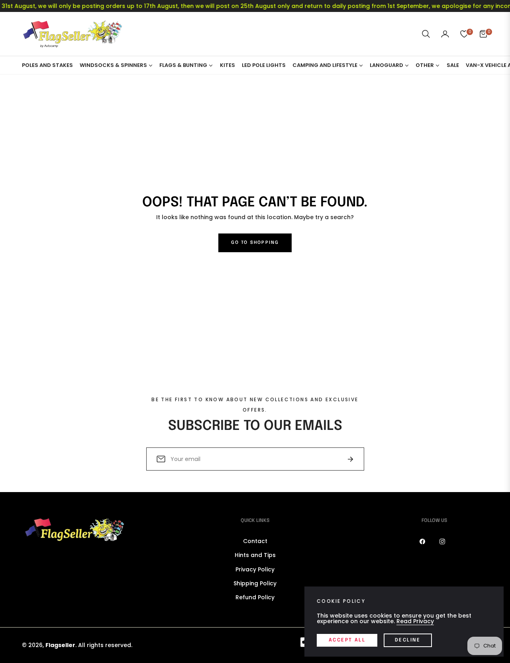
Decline (408, 640)
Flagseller (60, 645)
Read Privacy (415, 621)
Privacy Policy (255, 569)
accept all (347, 640)
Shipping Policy (255, 583)
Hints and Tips (255, 555)
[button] (425, 34)
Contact (255, 541)
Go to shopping (255, 242)
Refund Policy (255, 597)
